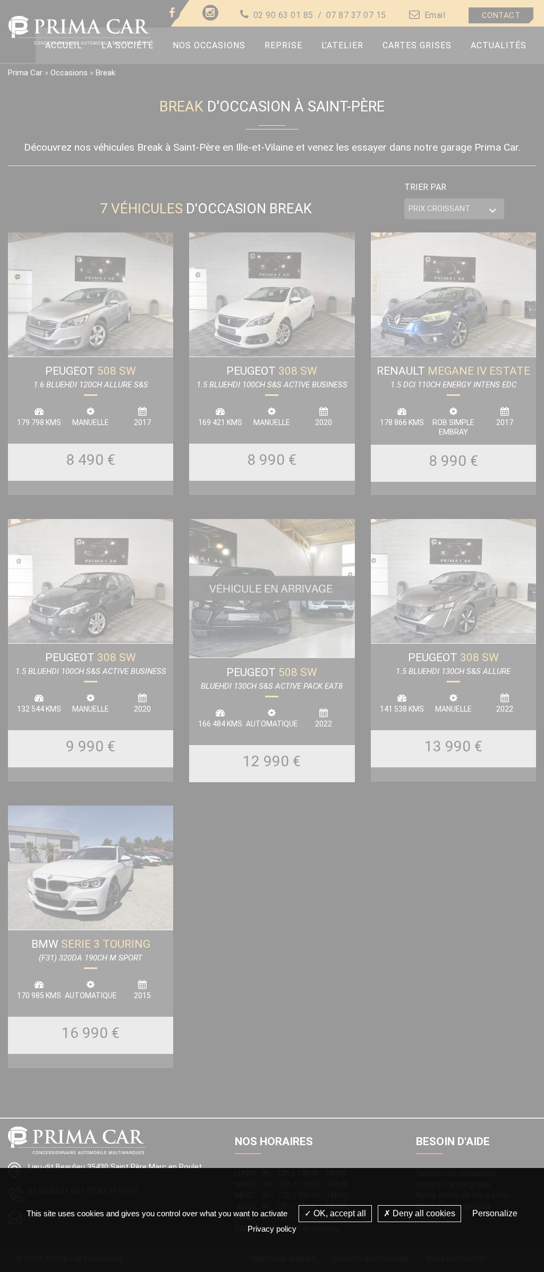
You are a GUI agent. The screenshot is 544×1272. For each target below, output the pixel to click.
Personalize (494, 1213)
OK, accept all (338, 1213)
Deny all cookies (422, 1213)
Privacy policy (272, 1228)
